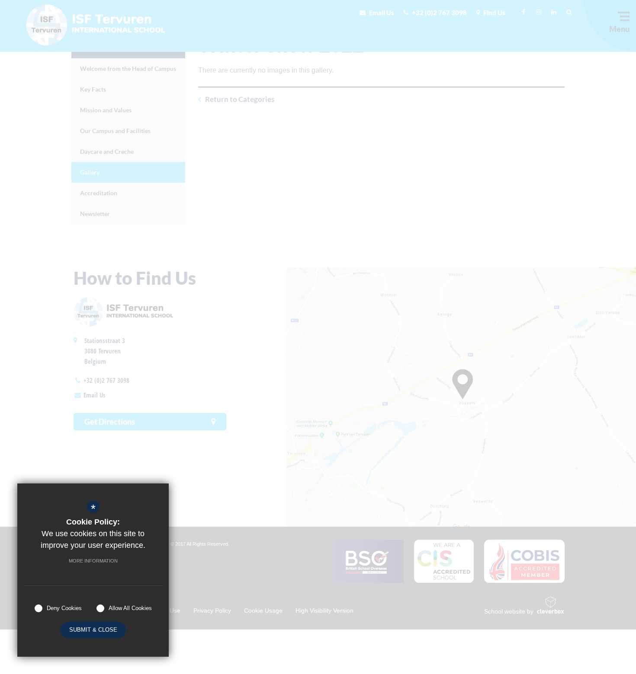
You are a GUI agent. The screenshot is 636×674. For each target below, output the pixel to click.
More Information (93, 560)
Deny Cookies (64, 608)
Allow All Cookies (130, 608)
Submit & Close (93, 629)
